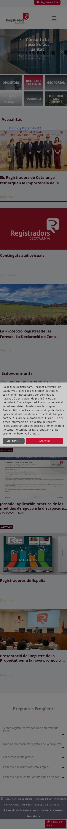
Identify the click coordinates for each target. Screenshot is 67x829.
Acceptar (44, 441)
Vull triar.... (13, 441)
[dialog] (33, 414)
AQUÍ (55, 418)
